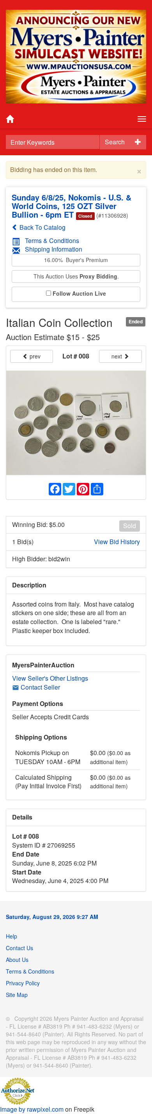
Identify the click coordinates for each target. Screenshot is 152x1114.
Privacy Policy (23, 983)
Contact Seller (39, 687)
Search (115, 141)
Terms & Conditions (52, 240)
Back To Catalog (41, 227)
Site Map (17, 995)
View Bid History (117, 541)
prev (34, 356)
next (117, 356)
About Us (17, 959)
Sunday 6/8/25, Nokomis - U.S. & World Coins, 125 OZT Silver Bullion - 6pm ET (71, 206)
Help (11, 936)
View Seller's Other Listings (50, 678)
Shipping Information (53, 249)
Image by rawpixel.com (32, 1109)
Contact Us (19, 948)
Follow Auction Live (79, 293)
